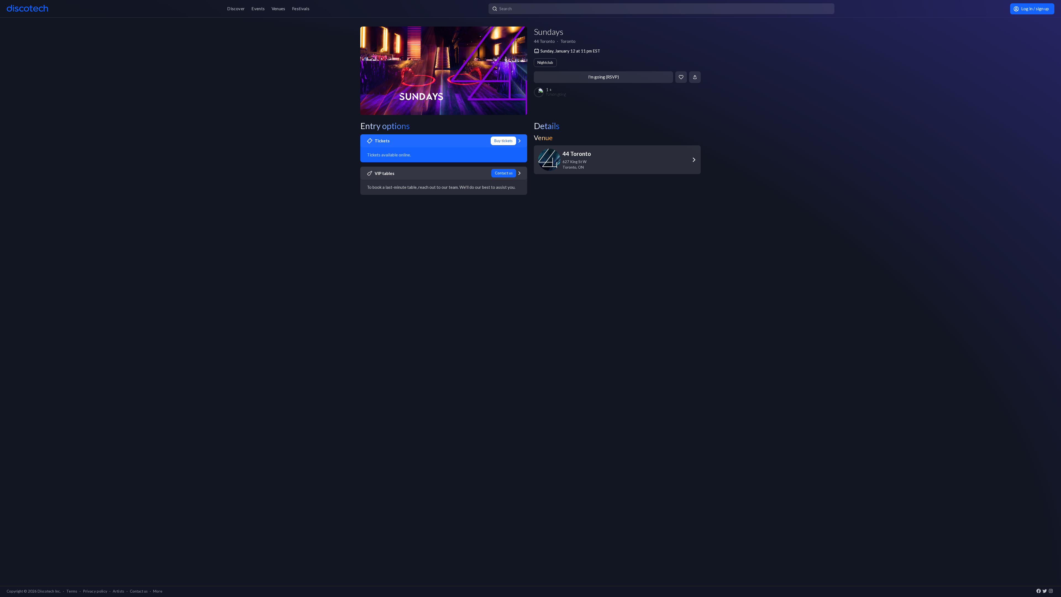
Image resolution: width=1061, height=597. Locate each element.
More (157, 591)
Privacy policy (95, 591)
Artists (118, 591)
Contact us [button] (139, 591)
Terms (71, 591)
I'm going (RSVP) (603, 76)
